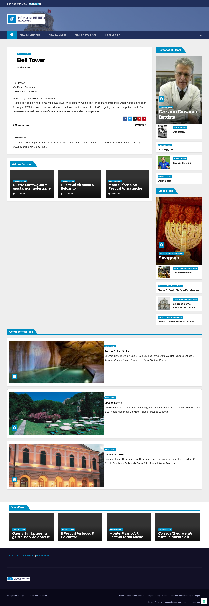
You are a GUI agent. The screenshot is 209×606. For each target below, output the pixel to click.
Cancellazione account (135, 596)
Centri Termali (110, 346)
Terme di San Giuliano (118, 351)
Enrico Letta (164, 180)
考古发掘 (139, 125)
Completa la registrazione (157, 596)
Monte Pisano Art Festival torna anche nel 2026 (125, 188)
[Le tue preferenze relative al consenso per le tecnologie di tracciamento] (204, 601)
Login (197, 596)
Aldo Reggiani (165, 149)
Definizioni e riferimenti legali (181, 596)
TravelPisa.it (28, 555)
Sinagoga (169, 258)
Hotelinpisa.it (42, 555)
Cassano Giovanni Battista (178, 114)
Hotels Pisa (112, 35)
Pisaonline (25, 67)
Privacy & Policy (155, 602)
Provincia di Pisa (24, 54)
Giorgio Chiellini (182, 163)
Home (121, 596)
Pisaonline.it (42, 596)
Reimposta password (172, 602)
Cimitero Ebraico (182, 272)
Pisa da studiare (86, 35)
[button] (201, 35)
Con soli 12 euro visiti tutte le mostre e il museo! (175, 537)
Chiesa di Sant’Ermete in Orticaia (176, 321)
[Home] (12, 35)
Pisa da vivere (58, 35)
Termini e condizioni (191, 602)
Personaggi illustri (166, 107)
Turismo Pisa (13, 555)
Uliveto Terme (113, 403)
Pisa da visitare (30, 35)
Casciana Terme (114, 454)
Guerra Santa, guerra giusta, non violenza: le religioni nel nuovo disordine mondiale (32, 190)
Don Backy (179, 131)
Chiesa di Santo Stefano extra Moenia (178, 290)
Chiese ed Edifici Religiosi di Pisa (171, 253)
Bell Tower (31, 60)
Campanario (22, 125)
